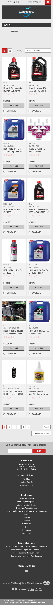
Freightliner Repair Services (26, 508)
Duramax (26, 521)
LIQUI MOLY (7, 143)
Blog (26, 527)
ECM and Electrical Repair (26, 505)
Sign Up (38, 2)
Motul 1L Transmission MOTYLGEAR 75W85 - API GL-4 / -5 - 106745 (39, 212)
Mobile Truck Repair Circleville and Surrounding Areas (27, 511)
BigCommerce (16, 603)
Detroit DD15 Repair (26, 499)
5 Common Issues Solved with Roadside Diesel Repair (26, 547)
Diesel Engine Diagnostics (26, 502)
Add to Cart (14, 105)
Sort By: (20, 50)
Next (46, 427)
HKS (4, 325)
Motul (5, 83)
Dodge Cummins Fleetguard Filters (26, 553)
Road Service (27, 533)
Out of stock (39, 287)
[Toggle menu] (3, 4)
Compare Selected (41, 433)
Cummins (26, 517)
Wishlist (27, 479)
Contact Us (26, 524)
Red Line (32, 143)
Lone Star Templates (37, 603)
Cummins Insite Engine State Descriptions (26, 550)
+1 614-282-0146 (13, 2)
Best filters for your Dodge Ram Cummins (26, 556)
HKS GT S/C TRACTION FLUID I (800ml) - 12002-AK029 (13, 394)
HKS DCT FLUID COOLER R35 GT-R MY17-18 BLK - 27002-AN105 (13, 333)
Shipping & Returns (27, 485)
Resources (26, 530)
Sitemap (31, 600)
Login (30, 2)
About (26, 514)
